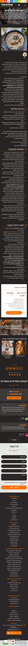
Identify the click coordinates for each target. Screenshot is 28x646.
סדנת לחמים (14, 581)
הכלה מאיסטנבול (14, 542)
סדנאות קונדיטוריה (14, 504)
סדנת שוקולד (14, 588)
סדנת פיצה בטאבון (14, 586)
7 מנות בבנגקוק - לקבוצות (14, 618)
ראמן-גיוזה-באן (14, 546)
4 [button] (12, 48)
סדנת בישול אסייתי (14, 601)
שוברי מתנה (14, 512)
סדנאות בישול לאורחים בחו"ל (14, 570)
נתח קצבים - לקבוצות (14, 554)
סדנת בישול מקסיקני (14, 532)
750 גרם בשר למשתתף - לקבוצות (14, 562)
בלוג (14, 514)
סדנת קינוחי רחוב (14, 590)
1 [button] (16, 48)
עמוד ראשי (21, 21)
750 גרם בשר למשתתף (14, 526)
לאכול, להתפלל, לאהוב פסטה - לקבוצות (14, 558)
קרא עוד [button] (4, 413)
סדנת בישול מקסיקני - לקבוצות (14, 566)
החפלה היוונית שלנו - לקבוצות (14, 556)
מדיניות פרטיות (14, 520)
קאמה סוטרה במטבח (14, 614)
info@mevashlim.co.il (14, 232)
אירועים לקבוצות (14, 572)
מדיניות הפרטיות (23, 645)
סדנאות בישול (14, 502)
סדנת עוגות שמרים (14, 585)
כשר (22, 1)
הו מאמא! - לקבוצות (14, 616)
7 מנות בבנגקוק (14, 612)
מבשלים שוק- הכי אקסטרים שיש (14, 551)
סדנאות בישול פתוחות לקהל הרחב (11, 21)
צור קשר (14, 516)
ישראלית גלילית (14, 544)
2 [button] (15, 48)
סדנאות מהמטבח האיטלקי (14, 600)
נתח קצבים (14, 524)
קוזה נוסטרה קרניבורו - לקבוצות (14, 560)
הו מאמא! (14, 611)
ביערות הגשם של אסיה (14, 536)
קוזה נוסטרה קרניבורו (14, 528)
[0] (19, 5)
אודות (14, 500)
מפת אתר (14, 518)
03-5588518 (13, 627)
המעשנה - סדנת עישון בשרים (14, 530)
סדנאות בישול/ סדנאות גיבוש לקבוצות (14, 508)
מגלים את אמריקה (14, 538)
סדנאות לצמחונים (14, 603)
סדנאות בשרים (14, 598)
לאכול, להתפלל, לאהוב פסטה (14, 534)
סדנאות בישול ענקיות (14, 576)
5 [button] (11, 48)
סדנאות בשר (14, 510)
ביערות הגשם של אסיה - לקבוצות (14, 568)
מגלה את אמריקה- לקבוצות (14, 564)
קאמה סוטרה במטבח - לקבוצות (14, 620)
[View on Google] (26, 418)
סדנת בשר (14, 506)
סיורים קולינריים (14, 574)
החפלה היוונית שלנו (14, 540)
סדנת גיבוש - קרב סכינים (14, 553)
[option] (14, 39)
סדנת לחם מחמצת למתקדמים (14, 583)
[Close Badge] (14, 640)
